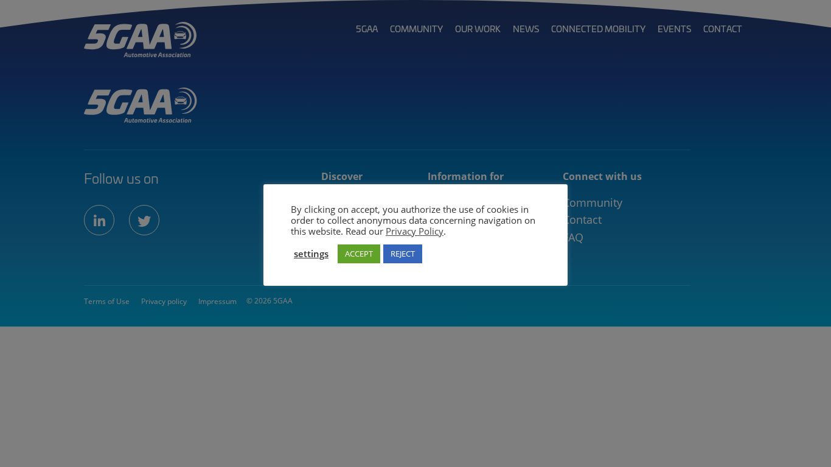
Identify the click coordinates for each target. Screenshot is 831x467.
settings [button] (311, 253)
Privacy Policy (414, 231)
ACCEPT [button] (359, 253)
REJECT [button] (403, 253)
